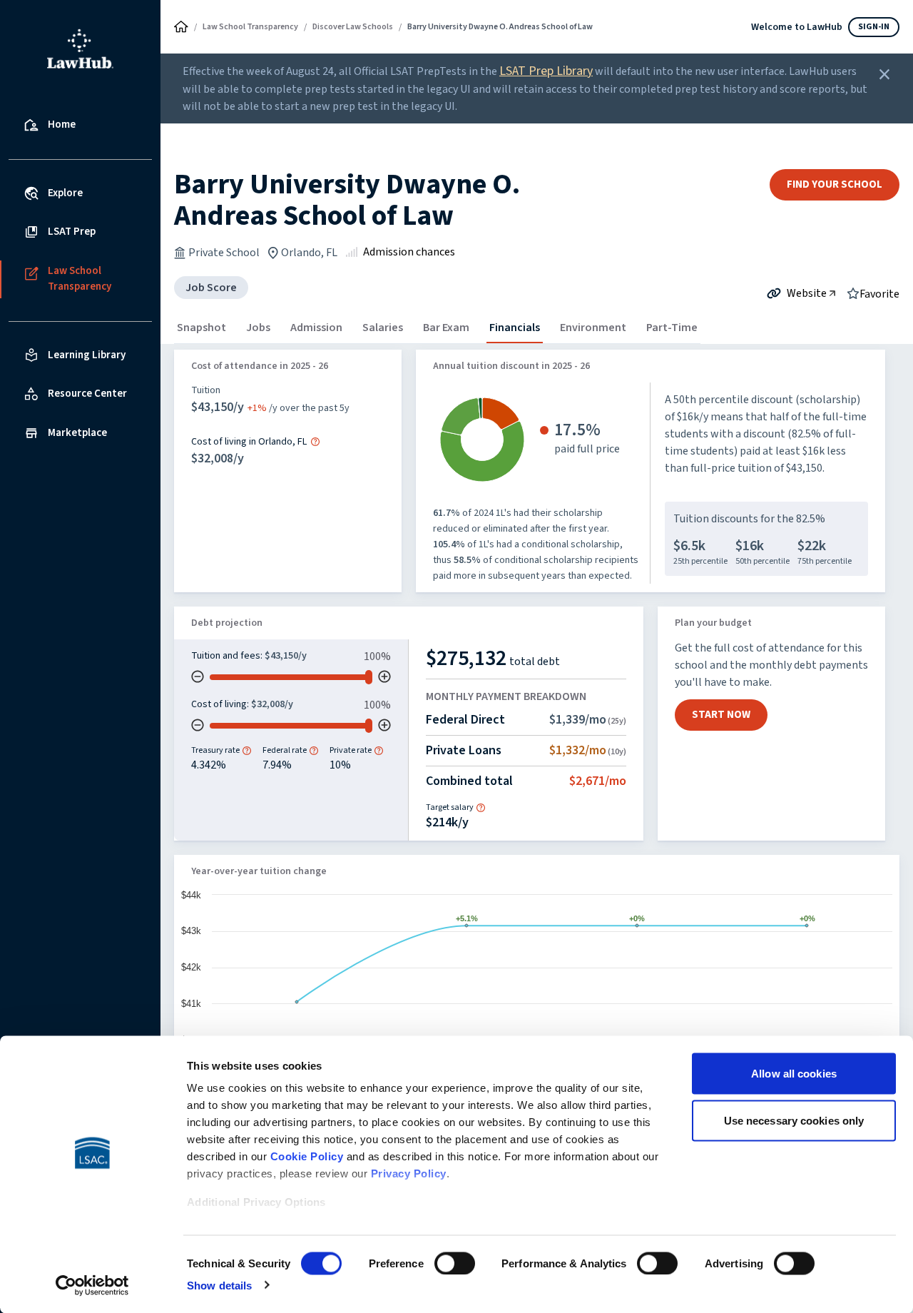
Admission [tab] (316, 327)
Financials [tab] (514, 327)
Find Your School (834, 184)
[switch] (454, 1263)
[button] (315, 441)
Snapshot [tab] (201, 327)
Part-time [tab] (672, 327)
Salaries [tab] (382, 327)
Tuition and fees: (228, 656)
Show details (219, 1285)
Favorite (879, 293)
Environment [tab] (593, 327)
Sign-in (873, 27)
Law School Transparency (250, 27)
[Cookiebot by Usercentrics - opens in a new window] (92, 1285)
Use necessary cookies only (794, 1120)
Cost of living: (221, 704)
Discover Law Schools (352, 27)
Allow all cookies (794, 1074)
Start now (721, 714)
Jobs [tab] (258, 327)
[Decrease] (197, 676)
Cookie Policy (307, 1156)
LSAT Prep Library (546, 71)
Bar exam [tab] (446, 327)
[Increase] (384, 676)
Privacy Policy (409, 1173)
